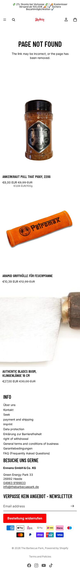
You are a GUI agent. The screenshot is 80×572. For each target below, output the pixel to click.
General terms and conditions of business (30, 443)
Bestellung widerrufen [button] (24, 518)
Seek (6, 414)
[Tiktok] (50, 565)
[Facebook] (29, 565)
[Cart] (75, 19)
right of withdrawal (15, 438)
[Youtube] (43, 565)
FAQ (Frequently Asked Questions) (26, 453)
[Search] (13, 19)
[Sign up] (72, 506)
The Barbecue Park (32, 548)
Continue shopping (40, 72)
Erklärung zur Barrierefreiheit (22, 434)
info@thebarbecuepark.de (21, 486)
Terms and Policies (40, 556)
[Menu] (4, 19)
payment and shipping (18, 419)
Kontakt (8, 409)
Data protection (13, 429)
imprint (8, 424)
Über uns (9, 405)
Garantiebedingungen (17, 448)
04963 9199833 (14, 482)
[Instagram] (36, 565)
